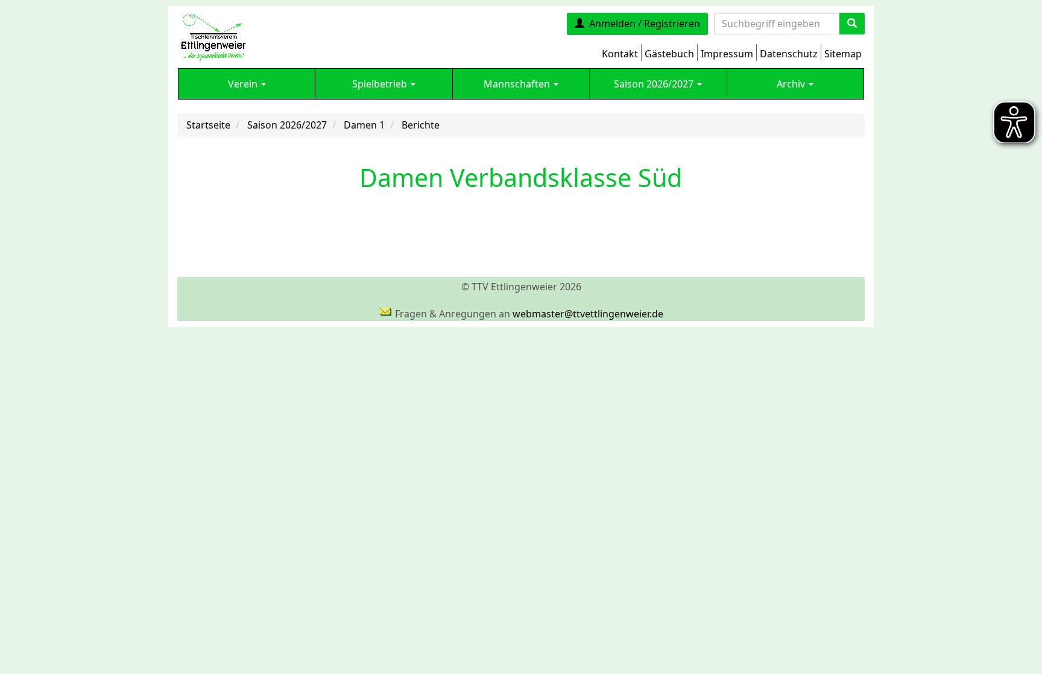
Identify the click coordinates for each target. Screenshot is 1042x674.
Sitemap (843, 53)
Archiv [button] (792, 84)
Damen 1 (364, 125)
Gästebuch (669, 53)
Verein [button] (244, 84)
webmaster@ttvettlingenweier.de (588, 313)
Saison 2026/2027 (287, 125)
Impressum (727, 53)
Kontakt (620, 53)
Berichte (421, 125)
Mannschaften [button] (518, 84)
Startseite (208, 125)
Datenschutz (789, 53)
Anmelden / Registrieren (644, 23)
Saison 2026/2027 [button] (655, 84)
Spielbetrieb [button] (380, 84)
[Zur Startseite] (213, 36)
